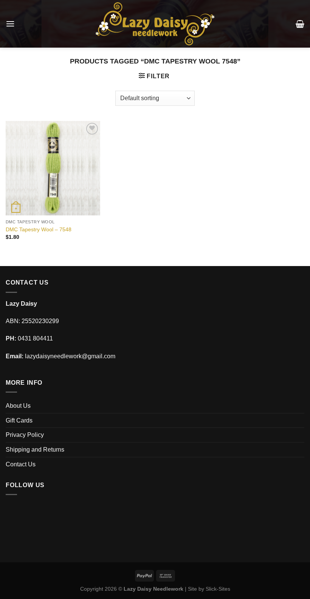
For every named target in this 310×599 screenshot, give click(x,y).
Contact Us (21, 464)
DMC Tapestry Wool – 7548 (38, 229)
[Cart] (300, 23)
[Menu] (10, 23)
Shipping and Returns (35, 449)
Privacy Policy (25, 435)
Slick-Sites (218, 589)
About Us (18, 405)
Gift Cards (19, 420)
